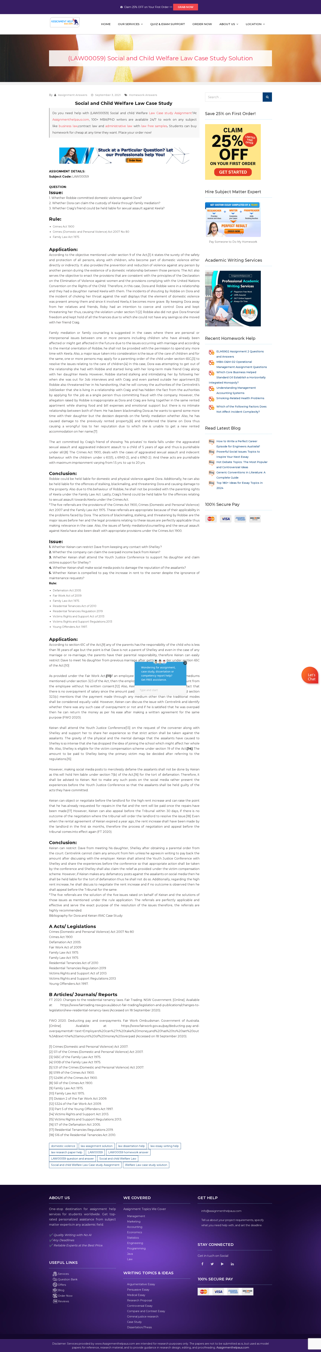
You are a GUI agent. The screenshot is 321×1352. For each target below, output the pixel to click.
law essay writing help (164, 1146)
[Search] (267, 97)
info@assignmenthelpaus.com (221, 1211)
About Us (227, 24)
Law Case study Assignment (170, 113)
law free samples (154, 126)
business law (68, 126)
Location (254, 24)
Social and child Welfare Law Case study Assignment (85, 1165)
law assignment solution (97, 1146)
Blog (60, 1290)
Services (63, 1274)
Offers (61, 1284)
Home (106, 24)
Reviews (63, 1301)
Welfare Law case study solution (146, 1165)
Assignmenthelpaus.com (70, 119)
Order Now (202, 24)
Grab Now (185, 7)
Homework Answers (143, 95)
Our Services (129, 24)
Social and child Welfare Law (117, 1158)
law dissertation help (131, 1146)
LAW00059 (95, 1152)
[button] (310, 675)
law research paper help (66, 1152)
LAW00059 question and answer (72, 1158)
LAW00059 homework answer (128, 1152)
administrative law (118, 126)
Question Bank (67, 1279)
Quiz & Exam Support (167, 24)
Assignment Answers (72, 95)
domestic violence (63, 1146)
